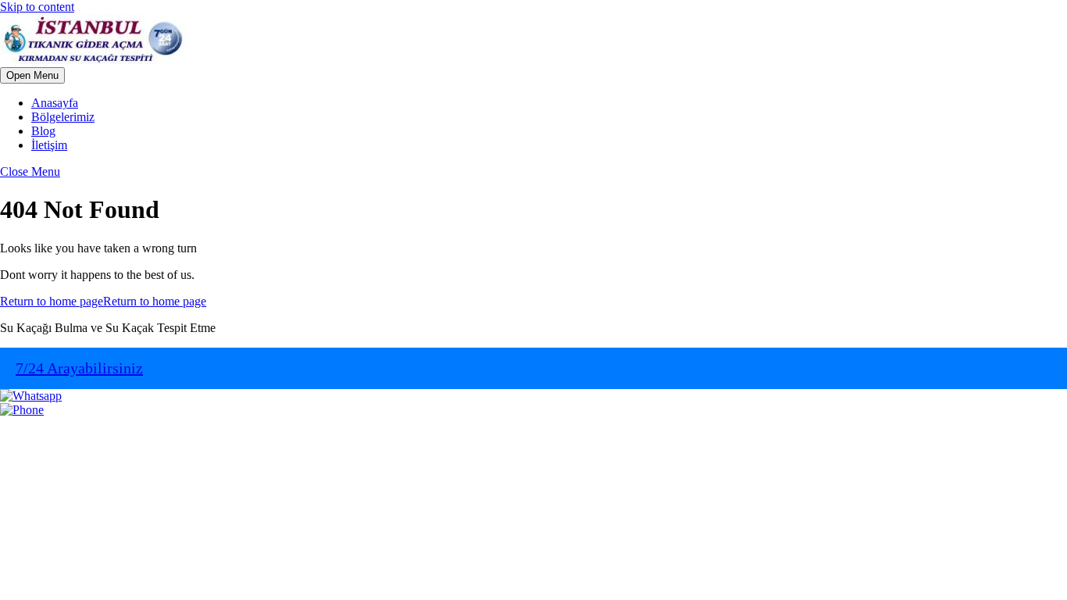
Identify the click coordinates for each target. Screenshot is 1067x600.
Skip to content (37, 6)
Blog (43, 131)
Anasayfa (54, 102)
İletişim (49, 145)
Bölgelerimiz (63, 116)
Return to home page (103, 301)
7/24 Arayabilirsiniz (79, 368)
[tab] (32, 75)
